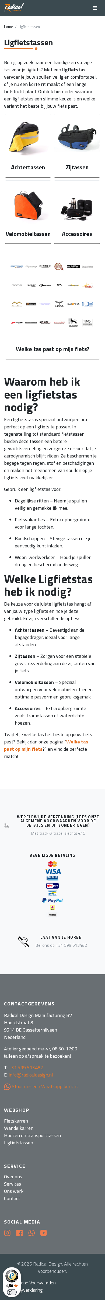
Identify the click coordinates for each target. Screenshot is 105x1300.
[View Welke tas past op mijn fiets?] (52, 303)
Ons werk (13, 1191)
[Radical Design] (14, 8)
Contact (12, 1198)
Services (12, 1183)
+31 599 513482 (26, 1067)
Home (8, 26)
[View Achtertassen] (28, 145)
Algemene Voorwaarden (32, 1282)
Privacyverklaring (25, 1290)
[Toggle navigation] (95, 8)
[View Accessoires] (77, 212)
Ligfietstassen (18, 1142)
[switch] (12, 1292)
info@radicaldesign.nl (31, 1074)
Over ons (13, 1176)
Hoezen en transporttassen (32, 1135)
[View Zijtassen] (77, 145)
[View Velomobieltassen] (28, 212)
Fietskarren (16, 1120)
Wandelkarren (18, 1128)
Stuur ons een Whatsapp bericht (44, 1086)
